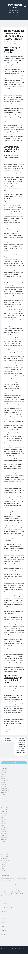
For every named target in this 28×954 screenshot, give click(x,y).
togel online (4, 911)
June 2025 (3, 796)
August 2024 (4, 815)
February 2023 (4, 851)
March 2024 (4, 825)
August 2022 (4, 862)
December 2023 (4, 831)
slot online (3, 918)
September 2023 (4, 837)
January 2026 (4, 782)
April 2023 (3, 847)
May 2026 (3, 774)
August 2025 (4, 792)
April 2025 (3, 800)
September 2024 (5, 813)
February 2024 (4, 827)
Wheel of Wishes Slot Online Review (7, 739)
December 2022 (4, 855)
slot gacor (3, 930)
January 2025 (4, 806)
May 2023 (3, 845)
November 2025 (4, 786)
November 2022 (4, 856)
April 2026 (3, 776)
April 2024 (3, 823)
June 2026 (3, 772)
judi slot (3, 922)
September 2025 (5, 790)
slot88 (2, 926)
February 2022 (4, 870)
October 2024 (4, 811)
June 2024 (3, 819)
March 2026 (4, 778)
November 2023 (4, 833)
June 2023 (3, 843)
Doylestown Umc (15, 6)
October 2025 (4, 788)
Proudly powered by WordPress (9, 948)
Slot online (3, 934)
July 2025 (3, 794)
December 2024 (4, 807)
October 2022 (4, 858)
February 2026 (4, 780)
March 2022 (4, 868)
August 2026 (4, 770)
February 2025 (4, 804)
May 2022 (3, 864)
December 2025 (4, 784)
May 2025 (3, 798)
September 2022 (5, 860)
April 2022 (3, 866)
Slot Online (13, 43)
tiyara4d (6, 717)
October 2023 (4, 835)
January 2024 (4, 829)
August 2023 (4, 839)
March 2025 (4, 802)
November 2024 (4, 809)
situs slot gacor (4, 903)
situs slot (3, 915)
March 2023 (3, 849)
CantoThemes (14, 951)
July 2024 (3, 817)
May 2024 (3, 821)
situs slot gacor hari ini (6, 907)
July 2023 (3, 841)
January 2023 (4, 853)
